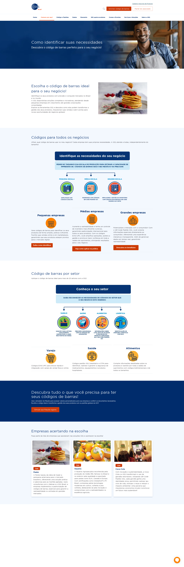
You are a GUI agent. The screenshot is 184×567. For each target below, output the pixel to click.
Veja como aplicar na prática (86, 249)
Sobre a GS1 (146, 17)
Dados (74, 17)
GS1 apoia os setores (98, 17)
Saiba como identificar (42, 245)
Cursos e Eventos (115, 17)
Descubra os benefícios (126, 247)
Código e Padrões (62, 17)
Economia (83, 17)
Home (35, 17)
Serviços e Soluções (131, 17)
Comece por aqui (47, 17)
